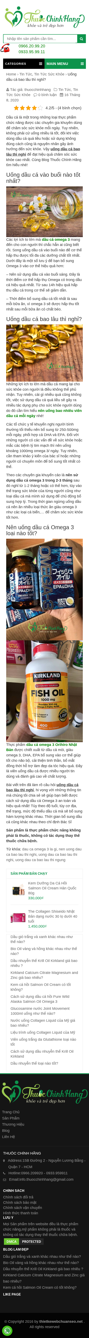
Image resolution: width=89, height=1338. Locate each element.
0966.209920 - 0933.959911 (38, 1173)
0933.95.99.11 (32, 51)
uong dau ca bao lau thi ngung (40, 860)
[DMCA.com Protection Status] (23, 1240)
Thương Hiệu (13, 1124)
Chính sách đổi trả (18, 1197)
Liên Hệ (8, 1137)
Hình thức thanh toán (20, 1213)
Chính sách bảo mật (19, 1202)
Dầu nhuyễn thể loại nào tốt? (34, 1063)
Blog (6, 1131)
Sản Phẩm (10, 1118)
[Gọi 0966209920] (7, 1331)
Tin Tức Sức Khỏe (49, 74)
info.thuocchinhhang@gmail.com (41, 1179)
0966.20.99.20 (32, 46)
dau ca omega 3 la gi (39, 849)
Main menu (57, 64)
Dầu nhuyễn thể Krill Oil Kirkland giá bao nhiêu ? (43, 1269)
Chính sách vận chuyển (22, 1208)
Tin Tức (25, 74)
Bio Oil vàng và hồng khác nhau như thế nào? (41, 1263)
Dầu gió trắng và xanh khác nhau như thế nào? (42, 1257)
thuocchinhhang (37, 90)
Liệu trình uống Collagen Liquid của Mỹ (43, 1032)
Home (11, 74)
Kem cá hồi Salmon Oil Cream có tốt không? (40, 1287)
